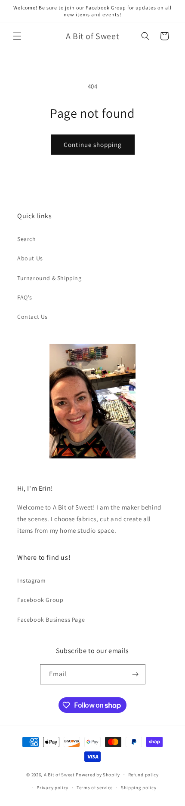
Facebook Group (40, 600)
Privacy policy (52, 788)
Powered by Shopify (98, 774)
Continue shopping (93, 144)
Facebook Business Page (51, 619)
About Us (30, 258)
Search (26, 239)
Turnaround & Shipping (49, 278)
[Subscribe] (135, 674)
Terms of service (95, 788)
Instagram (31, 580)
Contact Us (32, 317)
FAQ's (24, 297)
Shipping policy (139, 788)
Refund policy (143, 775)
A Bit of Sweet (59, 774)
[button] (17, 36)
